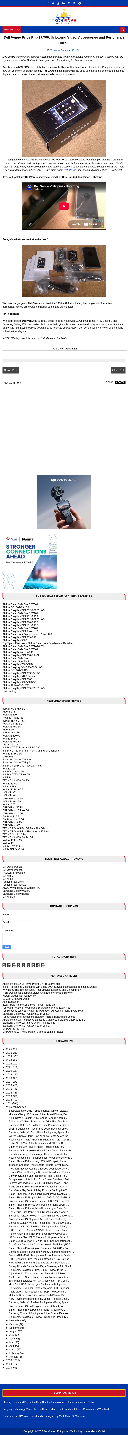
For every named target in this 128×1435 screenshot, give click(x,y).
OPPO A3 (7, 756)
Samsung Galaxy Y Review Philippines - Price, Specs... (39, 1302)
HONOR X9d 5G (11, 726)
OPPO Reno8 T (11, 825)
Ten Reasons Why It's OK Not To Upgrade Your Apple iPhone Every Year (42, 1010)
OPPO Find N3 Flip (13, 807)
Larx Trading (9, 691)
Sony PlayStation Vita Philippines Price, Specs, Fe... (38, 1176)
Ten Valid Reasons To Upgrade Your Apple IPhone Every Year (36, 1007)
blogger (120, 382)
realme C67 (8, 804)
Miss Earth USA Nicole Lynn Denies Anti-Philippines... (39, 1284)
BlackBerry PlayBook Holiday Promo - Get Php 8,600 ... (39, 1190)
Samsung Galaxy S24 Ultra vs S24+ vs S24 (26, 1013)
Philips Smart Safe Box (15, 658)
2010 (9, 1360)
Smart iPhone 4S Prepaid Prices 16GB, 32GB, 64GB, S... (40, 1197)
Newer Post (10, 370)
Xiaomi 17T (8, 711)
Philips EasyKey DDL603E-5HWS (21, 673)
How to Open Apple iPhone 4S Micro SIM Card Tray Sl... (40, 1139)
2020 (9, 1070)
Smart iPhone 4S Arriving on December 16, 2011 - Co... (39, 1248)
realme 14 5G (9, 738)
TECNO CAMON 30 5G (15, 780)
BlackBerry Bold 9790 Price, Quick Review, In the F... (38, 1270)
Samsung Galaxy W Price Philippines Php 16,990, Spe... (40, 1222)
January (14, 1356)
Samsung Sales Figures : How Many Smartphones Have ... (41, 1252)
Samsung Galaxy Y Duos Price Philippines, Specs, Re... (40, 1132)
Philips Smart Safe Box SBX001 (20, 649)
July (12, 1335)
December (15, 1107)
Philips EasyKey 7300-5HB (17, 664)
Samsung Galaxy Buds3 (15, 893)
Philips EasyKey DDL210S (17, 679)
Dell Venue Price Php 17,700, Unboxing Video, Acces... (39, 1212)
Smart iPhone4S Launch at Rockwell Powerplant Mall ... (40, 1194)
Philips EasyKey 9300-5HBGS (19, 682)
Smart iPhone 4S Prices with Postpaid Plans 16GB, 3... (39, 1204)
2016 (9, 1085)
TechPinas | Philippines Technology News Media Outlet (74, 1431)
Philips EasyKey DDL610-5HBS (20, 622)
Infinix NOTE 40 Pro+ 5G (16, 774)
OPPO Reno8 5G (12, 822)
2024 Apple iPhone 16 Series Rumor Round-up (28, 1004)
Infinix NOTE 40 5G (13, 771)
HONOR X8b (9, 795)
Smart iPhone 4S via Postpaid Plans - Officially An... (37, 1309)
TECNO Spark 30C (13, 744)
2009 (9, 1364)
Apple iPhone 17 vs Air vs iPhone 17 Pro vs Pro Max (31, 984)
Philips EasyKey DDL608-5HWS (20, 655)
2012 (9, 1099)
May (12, 1342)
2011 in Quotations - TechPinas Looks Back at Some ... (39, 1128)
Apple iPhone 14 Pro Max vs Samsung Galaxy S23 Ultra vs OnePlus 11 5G (43, 1019)
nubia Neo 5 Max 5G (13, 708)
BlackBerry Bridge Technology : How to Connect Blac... (39, 1154)
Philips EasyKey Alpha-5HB (18, 652)
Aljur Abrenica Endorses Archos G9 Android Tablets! (37, 1273)
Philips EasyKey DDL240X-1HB (20, 631)
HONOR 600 (9, 714)
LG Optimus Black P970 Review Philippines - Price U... (39, 1237)
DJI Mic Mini (9, 896)
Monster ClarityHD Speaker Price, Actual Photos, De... (39, 1114)
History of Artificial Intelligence (19, 995)
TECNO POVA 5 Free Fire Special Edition (25, 831)
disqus (109, 382)
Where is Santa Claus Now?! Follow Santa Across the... (39, 1136)
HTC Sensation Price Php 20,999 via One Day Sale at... (39, 1259)
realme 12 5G (9, 783)
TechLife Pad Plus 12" (14, 884)
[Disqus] (63, 427)
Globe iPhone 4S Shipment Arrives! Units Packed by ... (39, 1219)
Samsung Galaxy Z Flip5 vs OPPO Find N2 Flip (28, 1022)
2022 (9, 1063)
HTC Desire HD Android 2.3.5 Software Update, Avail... (39, 1230)
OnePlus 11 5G (10, 816)
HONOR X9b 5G (11, 801)
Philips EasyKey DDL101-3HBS (20, 625)
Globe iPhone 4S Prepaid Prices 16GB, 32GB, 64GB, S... (40, 1201)
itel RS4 (6, 777)
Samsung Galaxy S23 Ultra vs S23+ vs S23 (26, 1025)
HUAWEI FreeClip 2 (13, 873)
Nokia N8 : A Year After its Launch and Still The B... (37, 1143)
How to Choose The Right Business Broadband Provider (40, 1172)
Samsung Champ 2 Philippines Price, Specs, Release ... (40, 1313)
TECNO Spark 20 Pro (14, 834)
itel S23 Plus (9, 786)
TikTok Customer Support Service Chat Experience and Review (37, 992)
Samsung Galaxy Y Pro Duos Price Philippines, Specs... (40, 1125)
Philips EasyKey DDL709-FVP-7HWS (23, 688)
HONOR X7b (9, 792)
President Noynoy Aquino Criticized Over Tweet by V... (39, 1168)
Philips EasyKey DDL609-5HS (19, 637)
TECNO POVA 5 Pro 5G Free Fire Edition (25, 828)
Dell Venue (70, 170)
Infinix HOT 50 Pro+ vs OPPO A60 (21, 747)
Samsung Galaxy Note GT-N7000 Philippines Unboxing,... (41, 1215)
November (15, 1320)
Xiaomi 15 (8, 729)
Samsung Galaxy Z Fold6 (16, 759)
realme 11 (7, 843)
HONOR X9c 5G (11, 741)
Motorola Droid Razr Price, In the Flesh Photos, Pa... (37, 1295)
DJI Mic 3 (7, 878)
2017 (9, 1081)
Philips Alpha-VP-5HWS (16, 685)
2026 (9, 1049)
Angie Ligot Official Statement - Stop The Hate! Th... (37, 1291)
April (12, 1346)
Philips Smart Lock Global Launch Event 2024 (27, 634)
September (15, 1328)
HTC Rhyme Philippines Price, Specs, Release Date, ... (39, 1298)
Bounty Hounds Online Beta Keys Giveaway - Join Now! (40, 1266)
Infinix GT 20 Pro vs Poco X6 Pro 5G (22, 765)
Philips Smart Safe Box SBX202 (20, 628)
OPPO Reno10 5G (12, 813)
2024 (9, 1056)
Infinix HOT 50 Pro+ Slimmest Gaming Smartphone (30, 750)
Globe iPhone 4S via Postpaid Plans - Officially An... (37, 1306)
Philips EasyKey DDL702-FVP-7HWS (23, 610)
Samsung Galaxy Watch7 (16, 891)
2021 (9, 1067)
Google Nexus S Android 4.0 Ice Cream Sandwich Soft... (40, 1179)
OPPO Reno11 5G (12, 798)
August (13, 1331)
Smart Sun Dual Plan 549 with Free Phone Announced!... (40, 1241)
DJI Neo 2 (8, 876)
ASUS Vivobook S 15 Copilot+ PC (21, 888)
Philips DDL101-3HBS (15, 670)
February (14, 1353)
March (13, 1349)
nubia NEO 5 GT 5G (13, 720)
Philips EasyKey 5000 (14, 640)
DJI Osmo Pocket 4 (13, 870)
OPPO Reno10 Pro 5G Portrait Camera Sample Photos (32, 1031)
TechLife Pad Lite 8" (13, 881)
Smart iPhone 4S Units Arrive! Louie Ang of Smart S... (38, 1208)
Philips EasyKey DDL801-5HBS (20, 616)
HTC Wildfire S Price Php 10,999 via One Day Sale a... (39, 1262)
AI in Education (10, 1001)
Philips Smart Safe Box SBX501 (20, 604)
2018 (9, 1078)
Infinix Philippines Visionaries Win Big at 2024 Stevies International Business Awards (49, 986)
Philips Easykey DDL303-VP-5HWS (22, 667)
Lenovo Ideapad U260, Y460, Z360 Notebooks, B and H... (40, 1183)
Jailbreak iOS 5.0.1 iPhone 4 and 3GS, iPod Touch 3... (39, 1121)
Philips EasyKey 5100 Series (18, 676)
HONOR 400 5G (11, 735)
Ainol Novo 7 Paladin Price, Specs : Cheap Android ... (38, 1118)
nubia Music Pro (11, 732)
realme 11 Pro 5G (12, 840)
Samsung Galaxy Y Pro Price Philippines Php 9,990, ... (39, 1226)
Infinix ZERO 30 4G (13, 849)
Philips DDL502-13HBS (15, 607)
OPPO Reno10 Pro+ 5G (15, 810)
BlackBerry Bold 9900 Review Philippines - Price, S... (38, 1317)
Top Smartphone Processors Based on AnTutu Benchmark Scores (38, 1016)
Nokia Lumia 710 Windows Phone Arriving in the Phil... (39, 1186)
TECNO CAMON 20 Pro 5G (17, 837)
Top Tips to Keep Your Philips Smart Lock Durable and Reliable (37, 643)
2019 (9, 1074)
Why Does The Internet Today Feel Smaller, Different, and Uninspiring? (41, 989)
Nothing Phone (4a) (13, 717)
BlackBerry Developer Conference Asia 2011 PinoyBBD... (40, 1244)
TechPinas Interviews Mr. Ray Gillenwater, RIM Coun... (39, 1280)
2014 (9, 1092)
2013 (9, 1096)
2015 (9, 1089)
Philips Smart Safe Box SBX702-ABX (23, 646)
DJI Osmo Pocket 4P (13, 866)
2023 (9, 1060)
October (14, 1324)
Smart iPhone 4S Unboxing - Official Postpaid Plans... (38, 1161)
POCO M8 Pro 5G (12, 723)
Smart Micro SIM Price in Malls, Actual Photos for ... (37, 1146)
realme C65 (8, 768)
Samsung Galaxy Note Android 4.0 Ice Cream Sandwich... (41, 1150)
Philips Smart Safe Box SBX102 (20, 613)
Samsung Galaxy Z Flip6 (16, 762)
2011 (9, 1103)
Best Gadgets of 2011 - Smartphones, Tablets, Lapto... (38, 1110)
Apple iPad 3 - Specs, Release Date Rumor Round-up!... (40, 1277)
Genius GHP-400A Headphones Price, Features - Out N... (40, 1255)
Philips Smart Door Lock (15, 661)
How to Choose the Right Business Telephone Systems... (40, 1157)
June (12, 1338)
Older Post (118, 370)
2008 (9, 1367)
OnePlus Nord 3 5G (13, 819)
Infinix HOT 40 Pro (12, 846)
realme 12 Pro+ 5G (12, 789)
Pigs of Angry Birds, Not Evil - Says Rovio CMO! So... (38, 1233)
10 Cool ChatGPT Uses (15, 999)
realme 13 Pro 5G (12, 753)
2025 (9, 1053)
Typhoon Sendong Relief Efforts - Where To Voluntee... (39, 1165)
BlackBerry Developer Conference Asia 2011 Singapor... (40, 1288)
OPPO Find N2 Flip (13, 1028)
